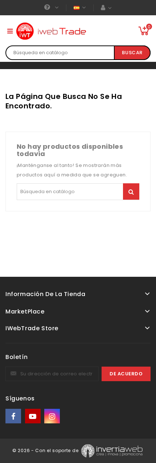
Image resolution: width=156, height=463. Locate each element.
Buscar (132, 52)
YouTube (33, 416)
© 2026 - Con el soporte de (46, 450)
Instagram (52, 416)
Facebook (13, 416)
